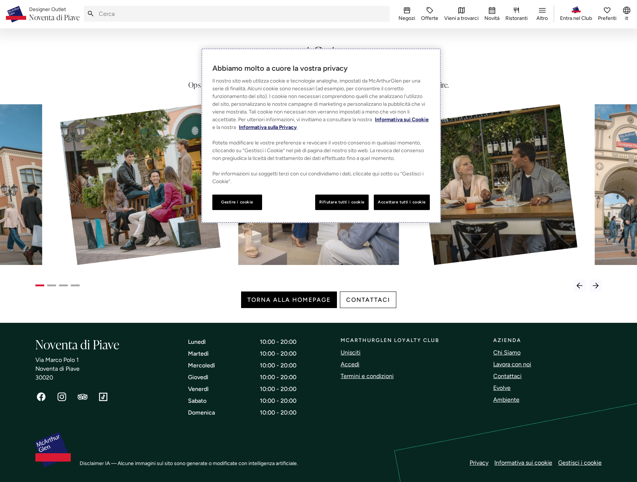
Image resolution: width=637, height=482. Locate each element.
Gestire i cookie (237, 202)
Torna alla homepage (289, 299)
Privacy (479, 462)
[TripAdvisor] (82, 397)
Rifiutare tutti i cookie (342, 202)
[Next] (596, 285)
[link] (54, 14)
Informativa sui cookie (523, 462)
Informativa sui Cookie (402, 119)
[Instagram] (62, 397)
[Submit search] (90, 14)
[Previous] (579, 285)
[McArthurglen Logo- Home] (16, 14)
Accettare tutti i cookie (402, 202)
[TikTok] (103, 397)
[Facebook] (41, 397)
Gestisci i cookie (580, 462)
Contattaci (368, 299)
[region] (321, 135)
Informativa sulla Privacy (268, 127)
